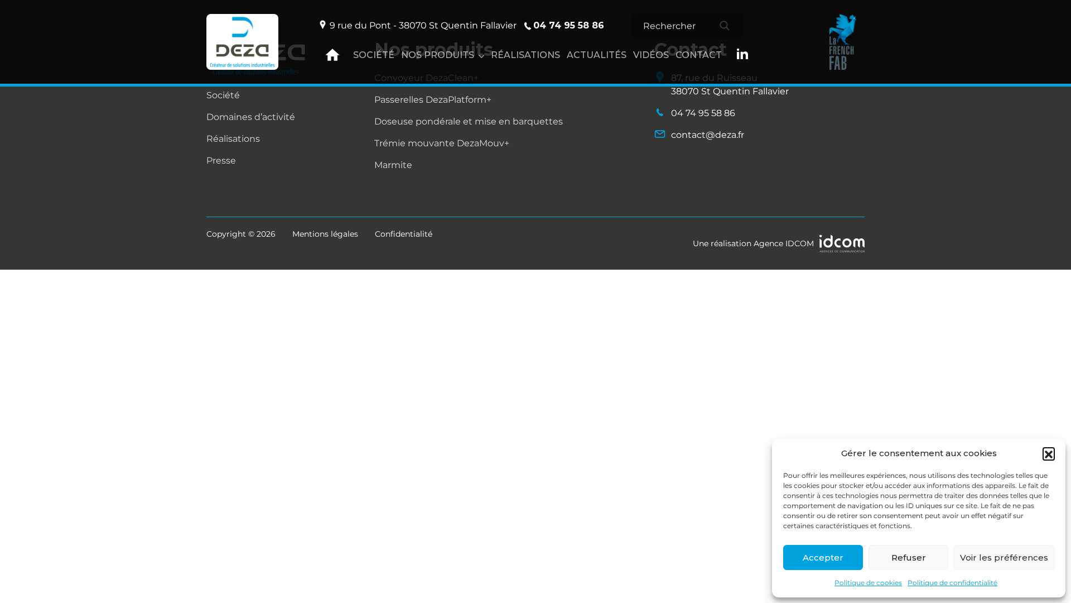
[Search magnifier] (724, 25)
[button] (1048, 453)
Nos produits (437, 55)
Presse (221, 160)
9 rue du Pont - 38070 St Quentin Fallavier (423, 25)
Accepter (823, 557)
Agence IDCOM (784, 243)
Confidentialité (403, 234)
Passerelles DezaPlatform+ (432, 99)
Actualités (596, 55)
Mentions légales (325, 234)
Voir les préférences (1004, 557)
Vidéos (651, 55)
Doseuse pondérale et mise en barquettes (468, 121)
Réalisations (525, 55)
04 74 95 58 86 (568, 25)
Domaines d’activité (250, 117)
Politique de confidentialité (952, 582)
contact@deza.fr (707, 135)
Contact (699, 55)
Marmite (393, 165)
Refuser (908, 557)
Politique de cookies (868, 582)
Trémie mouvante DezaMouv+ (441, 143)
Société (373, 55)
